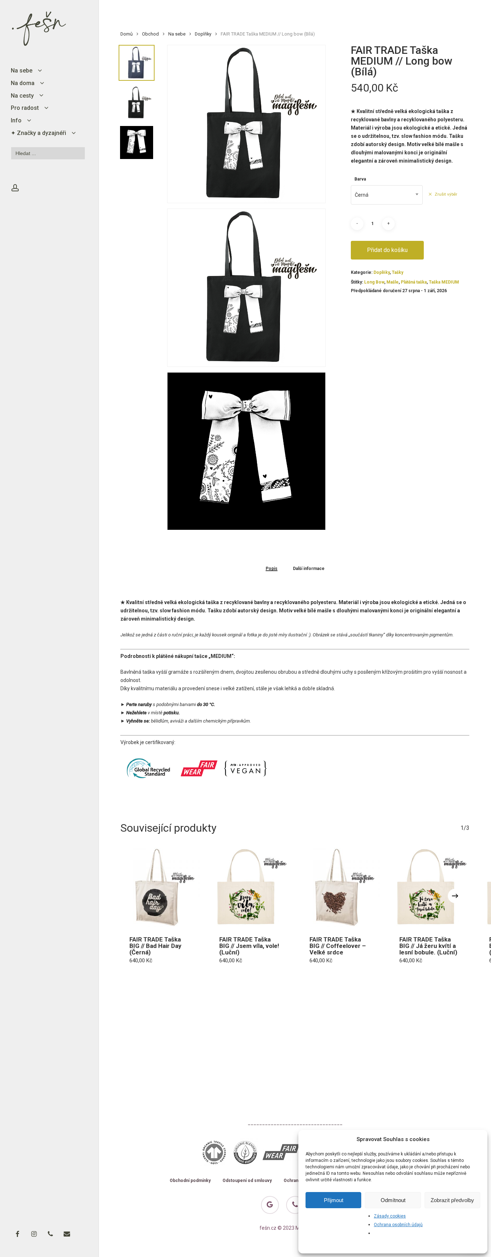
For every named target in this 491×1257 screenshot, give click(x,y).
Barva (360, 179)
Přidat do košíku (387, 250)
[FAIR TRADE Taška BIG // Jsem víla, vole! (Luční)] (249, 887)
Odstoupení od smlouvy (247, 1180)
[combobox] (387, 195)
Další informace (309, 568)
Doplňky (203, 34)
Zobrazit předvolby (452, 1200)
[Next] (455, 896)
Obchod (150, 34)
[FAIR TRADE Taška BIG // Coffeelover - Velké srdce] (340, 887)
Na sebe (176, 34)
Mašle (392, 282)
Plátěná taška (414, 282)
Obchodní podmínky (190, 1180)
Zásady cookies (390, 1216)
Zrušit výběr (446, 194)
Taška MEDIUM (444, 282)
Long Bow (374, 282)
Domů (126, 34)
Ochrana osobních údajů (398, 1224)
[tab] (271, 568)
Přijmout (333, 1200)
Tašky (397, 272)
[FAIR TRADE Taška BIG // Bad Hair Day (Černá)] (159, 887)
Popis (271, 568)
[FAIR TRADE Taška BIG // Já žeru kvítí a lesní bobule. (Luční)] (429, 887)
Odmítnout (393, 1200)
